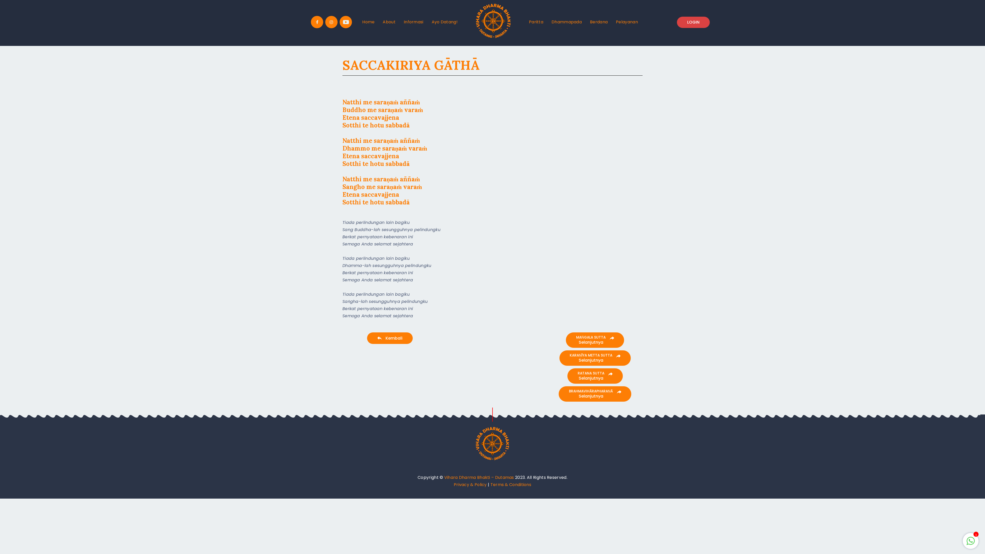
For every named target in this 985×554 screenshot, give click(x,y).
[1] (971, 544)
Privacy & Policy (470, 485)
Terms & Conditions (510, 485)
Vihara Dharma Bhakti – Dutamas (479, 477)
